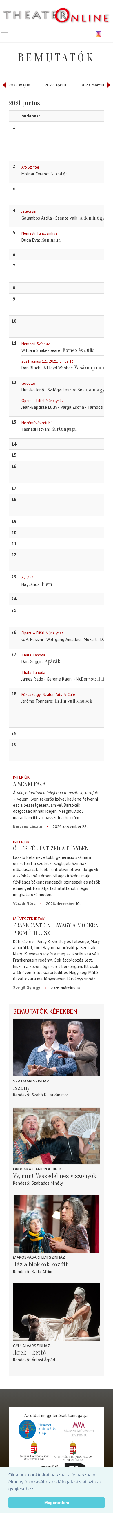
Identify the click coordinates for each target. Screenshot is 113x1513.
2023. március (93, 85)
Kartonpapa (64, 429)
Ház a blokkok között (40, 1264)
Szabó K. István (46, 1095)
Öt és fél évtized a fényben (50, 848)
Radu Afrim (42, 1271)
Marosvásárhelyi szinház (39, 1257)
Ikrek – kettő (29, 1352)
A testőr (58, 174)
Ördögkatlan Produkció (38, 1169)
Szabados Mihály (47, 1183)
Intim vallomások (73, 701)
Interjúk (21, 777)
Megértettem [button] (56, 1502)
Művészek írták (29, 918)
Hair (101, 679)
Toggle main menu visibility (4, 34)
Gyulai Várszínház (31, 1346)
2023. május (19, 85)
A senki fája (29, 784)
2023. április (56, 85)
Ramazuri (51, 240)
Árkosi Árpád (43, 1359)
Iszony (21, 1088)
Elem (47, 584)
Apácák (52, 661)
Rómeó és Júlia (79, 350)
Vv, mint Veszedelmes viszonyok (54, 1176)
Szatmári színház (31, 1081)
